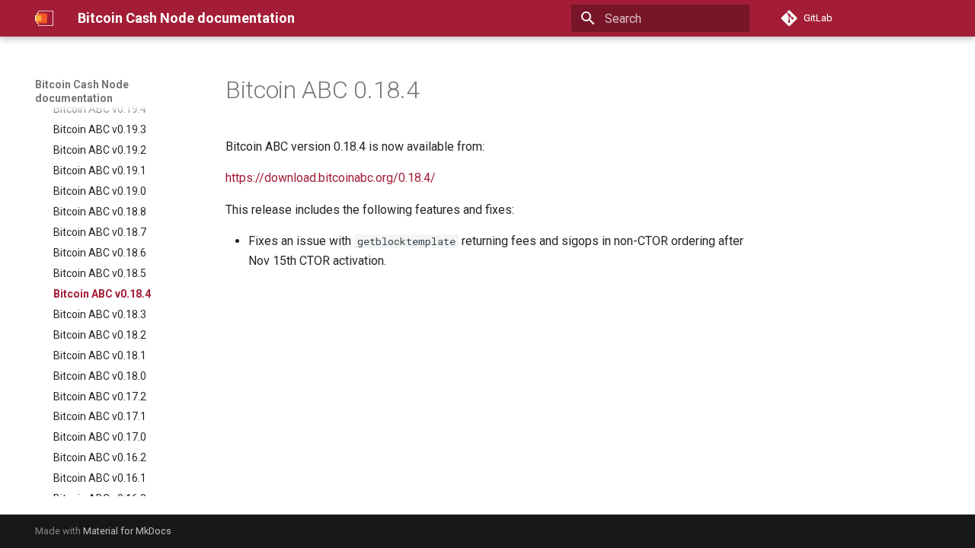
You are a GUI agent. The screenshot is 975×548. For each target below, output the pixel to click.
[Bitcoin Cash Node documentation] (44, 18)
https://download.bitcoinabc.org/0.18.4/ (330, 177)
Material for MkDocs (127, 531)
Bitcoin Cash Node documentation (82, 91)
